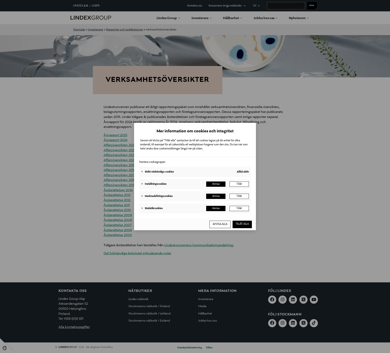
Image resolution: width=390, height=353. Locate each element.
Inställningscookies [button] (154, 184)
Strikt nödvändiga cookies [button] (157, 172)
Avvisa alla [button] (220, 224)
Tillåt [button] (239, 184)
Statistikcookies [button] (152, 208)
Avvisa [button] (216, 184)
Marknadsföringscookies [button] (157, 196)
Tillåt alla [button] (242, 224)
